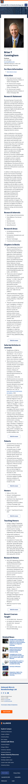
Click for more (14, 340)
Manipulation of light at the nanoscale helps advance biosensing (15, 673)
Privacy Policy (16, 773)
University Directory (6, 752)
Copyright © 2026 (5, 777)
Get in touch (6, 711)
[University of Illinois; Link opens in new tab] (6, 723)
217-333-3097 (7, 699)
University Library (5, 765)
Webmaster (4, 781)
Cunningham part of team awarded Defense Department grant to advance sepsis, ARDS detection (16, 656)
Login (13, 781)
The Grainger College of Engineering (9, 704)
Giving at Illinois (5, 747)
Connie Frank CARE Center (7, 762)
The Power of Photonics (14, 666)
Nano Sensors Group (12, 72)
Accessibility (18, 777)
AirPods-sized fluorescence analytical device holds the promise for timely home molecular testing (15, 650)
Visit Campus (4, 739)
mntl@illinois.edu (8, 701)
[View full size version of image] (26, 8)
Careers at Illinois (5, 734)
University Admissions (6, 731)
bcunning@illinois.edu (9, 62)
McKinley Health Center (6, 760)
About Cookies (5, 772)
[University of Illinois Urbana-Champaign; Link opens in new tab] (2, 2)
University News (5, 737)
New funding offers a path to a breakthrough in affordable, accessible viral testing (16, 662)
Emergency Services (6, 757)
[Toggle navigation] (26, 5)
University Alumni (5, 744)
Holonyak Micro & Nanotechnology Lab (9, 688)
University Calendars (6, 749)
